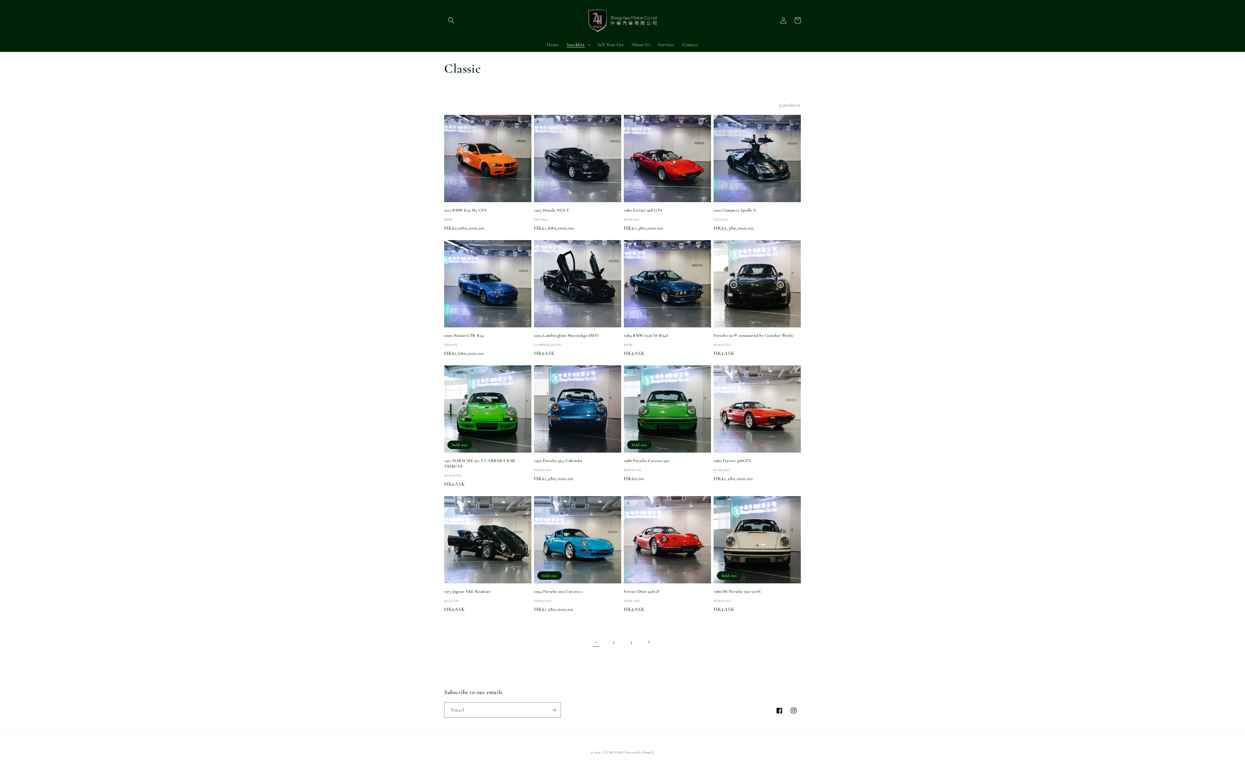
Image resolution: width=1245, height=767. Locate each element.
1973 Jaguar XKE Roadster (467, 591)
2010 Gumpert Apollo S (735, 210)
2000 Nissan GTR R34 (464, 335)
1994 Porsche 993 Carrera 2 (558, 591)
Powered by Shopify (639, 752)
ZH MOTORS (613, 752)
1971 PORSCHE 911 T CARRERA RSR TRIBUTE (480, 463)
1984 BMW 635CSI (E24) (646, 335)
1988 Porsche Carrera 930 (646, 460)
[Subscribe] (553, 710)
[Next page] (649, 642)
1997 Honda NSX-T (551, 210)
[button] (451, 20)
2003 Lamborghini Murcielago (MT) (566, 335)
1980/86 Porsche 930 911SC (738, 591)
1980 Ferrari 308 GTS (643, 210)
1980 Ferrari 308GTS (732, 460)
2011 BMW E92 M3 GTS (465, 210)
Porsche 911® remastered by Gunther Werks (753, 335)
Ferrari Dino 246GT (642, 591)
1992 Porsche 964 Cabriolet (558, 460)
